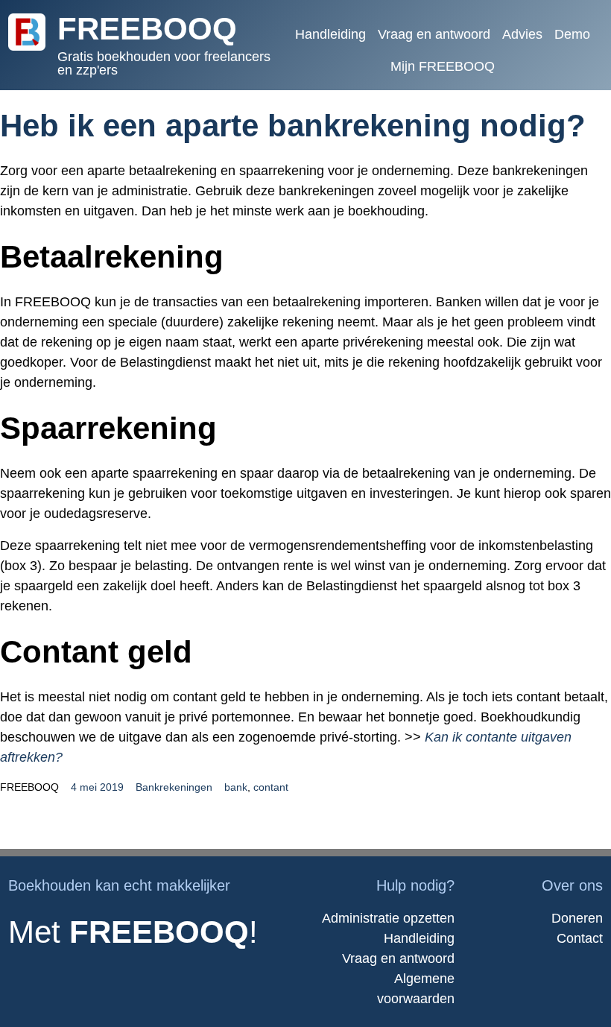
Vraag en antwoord (398, 958)
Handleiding (419, 938)
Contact (580, 938)
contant (270, 787)
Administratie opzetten (388, 918)
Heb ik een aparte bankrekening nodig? (293, 125)
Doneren (577, 918)
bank (235, 787)
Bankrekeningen (174, 787)
